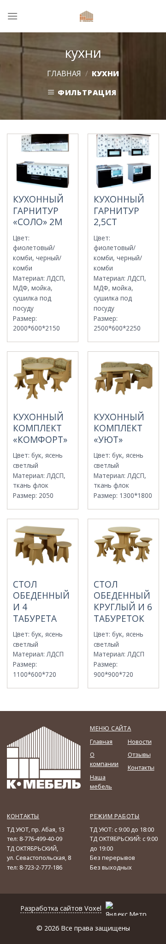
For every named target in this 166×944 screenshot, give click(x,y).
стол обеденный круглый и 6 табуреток (123, 602)
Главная (64, 73)
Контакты (141, 767)
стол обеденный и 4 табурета (41, 602)
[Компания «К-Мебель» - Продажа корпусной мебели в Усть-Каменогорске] (86, 16)
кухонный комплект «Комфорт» (40, 428)
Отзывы (139, 754)
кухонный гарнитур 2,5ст (119, 211)
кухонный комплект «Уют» (119, 428)
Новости (140, 741)
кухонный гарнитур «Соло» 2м (38, 211)
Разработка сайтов (51, 908)
